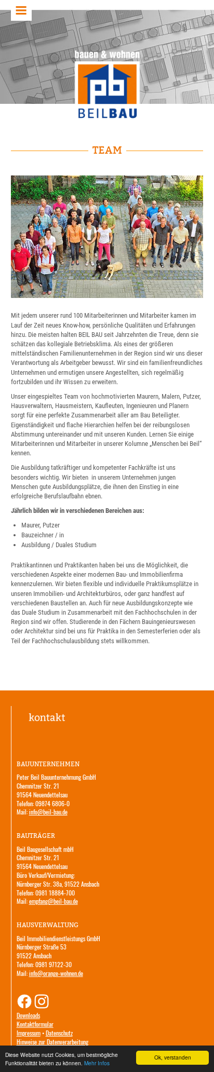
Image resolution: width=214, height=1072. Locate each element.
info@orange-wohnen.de (56, 973)
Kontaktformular (35, 1024)
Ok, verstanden (172, 1057)
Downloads (28, 1015)
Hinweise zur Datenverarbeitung (52, 1041)
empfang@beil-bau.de (53, 901)
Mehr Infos (97, 1063)
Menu (21, 10)
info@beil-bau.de (48, 811)
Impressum (29, 1032)
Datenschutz (59, 1032)
